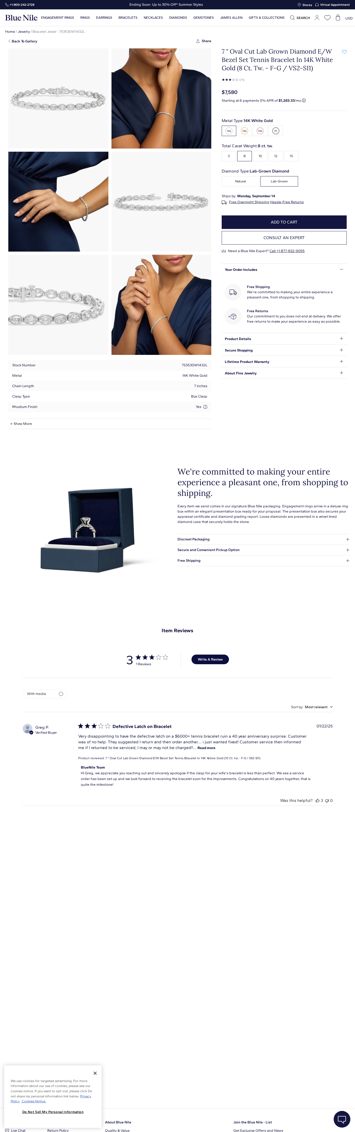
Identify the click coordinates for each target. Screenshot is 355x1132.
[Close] (95, 1073)
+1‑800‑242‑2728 (22, 5)
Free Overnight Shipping (249, 202)
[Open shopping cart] (338, 18)
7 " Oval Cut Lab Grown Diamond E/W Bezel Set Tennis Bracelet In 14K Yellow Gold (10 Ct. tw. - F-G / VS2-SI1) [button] (182, 758)
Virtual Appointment (335, 5)
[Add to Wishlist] (344, 51)
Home (10, 31)
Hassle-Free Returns (287, 202)
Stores (307, 5)
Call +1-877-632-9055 (287, 251)
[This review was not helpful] (327, 800)
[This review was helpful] (317, 800)
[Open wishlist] (327, 18)
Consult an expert (284, 237)
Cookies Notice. (33, 1101)
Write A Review (210, 659)
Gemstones (203, 18)
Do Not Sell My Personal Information (53, 1112)
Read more (206, 748)
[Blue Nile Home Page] (21, 18)
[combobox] (312, 707)
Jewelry (24, 31)
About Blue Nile (118, 1122)
